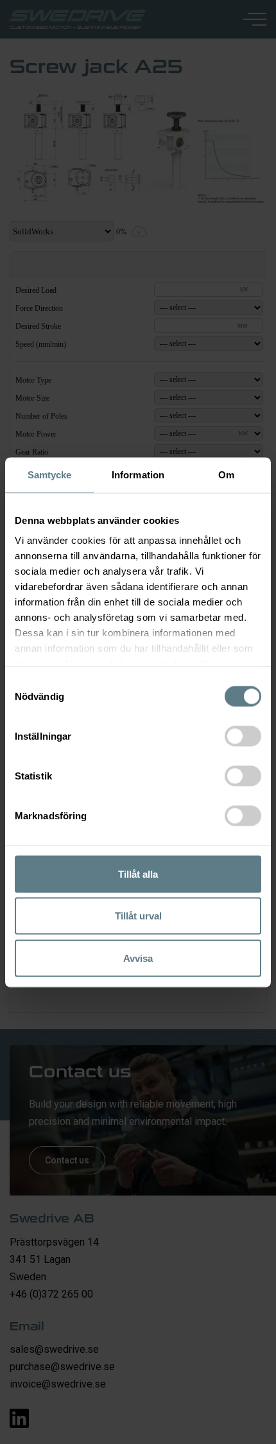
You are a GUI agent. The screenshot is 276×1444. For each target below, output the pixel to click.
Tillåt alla (138, 873)
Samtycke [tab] (50, 474)
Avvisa (138, 957)
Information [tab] (138, 474)
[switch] (243, 736)
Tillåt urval (138, 915)
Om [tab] (226, 474)
